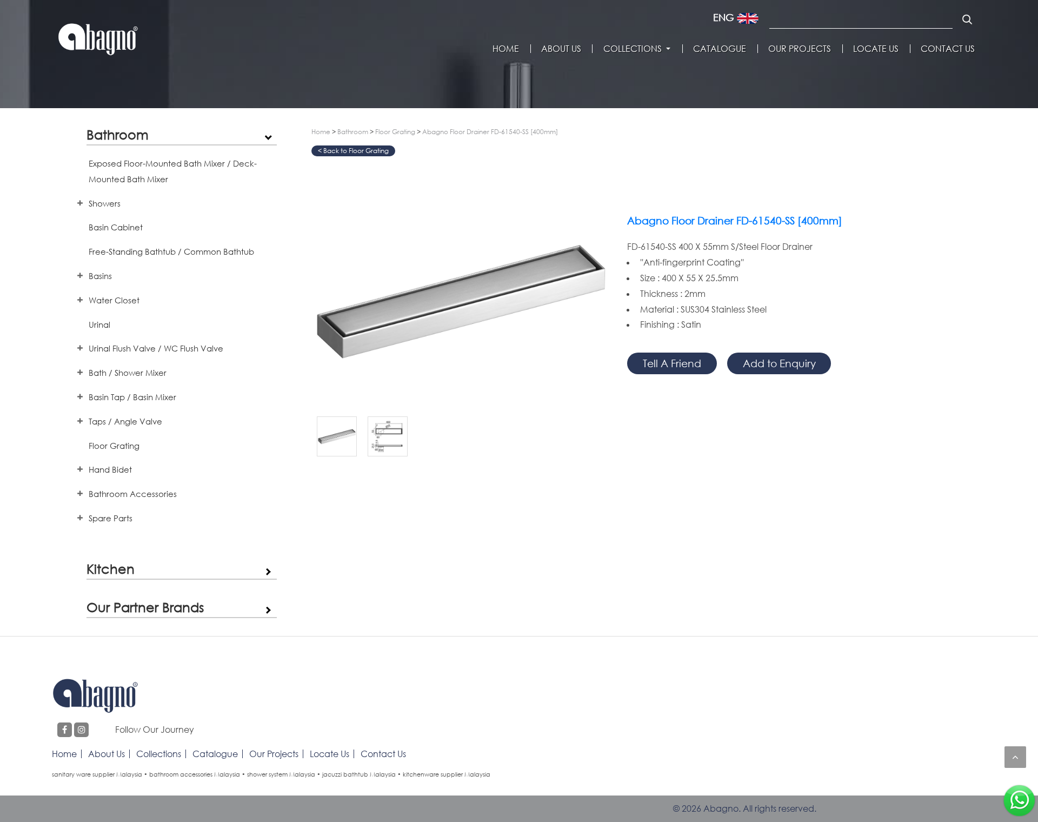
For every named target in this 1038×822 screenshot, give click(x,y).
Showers (105, 203)
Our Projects (799, 48)
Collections (632, 48)
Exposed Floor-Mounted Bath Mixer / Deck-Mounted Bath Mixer (173, 171)
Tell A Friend (672, 363)
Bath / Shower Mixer (128, 372)
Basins (100, 276)
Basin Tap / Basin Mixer (132, 397)
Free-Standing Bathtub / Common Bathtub (171, 251)
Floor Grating (114, 445)
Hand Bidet (110, 469)
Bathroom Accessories (133, 494)
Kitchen (110, 568)
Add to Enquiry (779, 363)
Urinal (99, 324)
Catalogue (719, 48)
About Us (561, 48)
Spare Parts (110, 518)
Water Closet (114, 300)
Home (506, 48)
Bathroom (117, 134)
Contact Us (948, 48)
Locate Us (876, 48)
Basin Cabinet (116, 227)
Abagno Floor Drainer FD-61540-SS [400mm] (490, 132)
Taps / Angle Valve (125, 421)
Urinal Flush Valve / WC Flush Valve (156, 348)
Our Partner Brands (145, 607)
